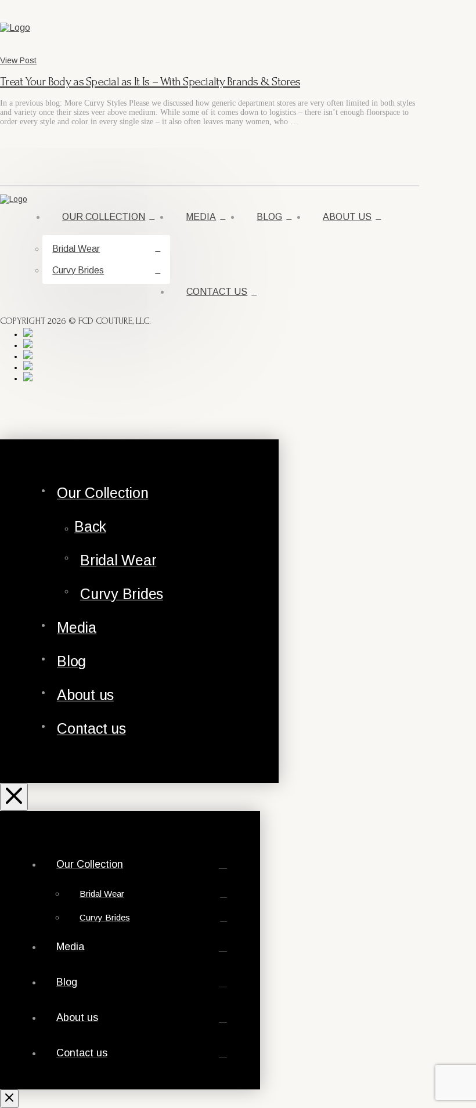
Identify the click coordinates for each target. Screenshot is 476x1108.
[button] (405, 28)
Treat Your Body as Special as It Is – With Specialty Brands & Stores (150, 81)
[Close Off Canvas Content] (14, 797)
